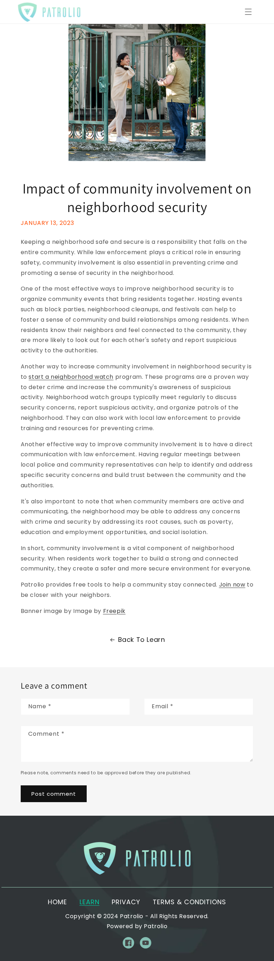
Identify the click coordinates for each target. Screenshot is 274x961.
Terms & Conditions (189, 901)
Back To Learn (141, 639)
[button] (248, 12)
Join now (232, 584)
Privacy (126, 901)
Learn (90, 901)
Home (57, 901)
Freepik (114, 611)
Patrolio (131, 916)
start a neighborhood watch (71, 377)
